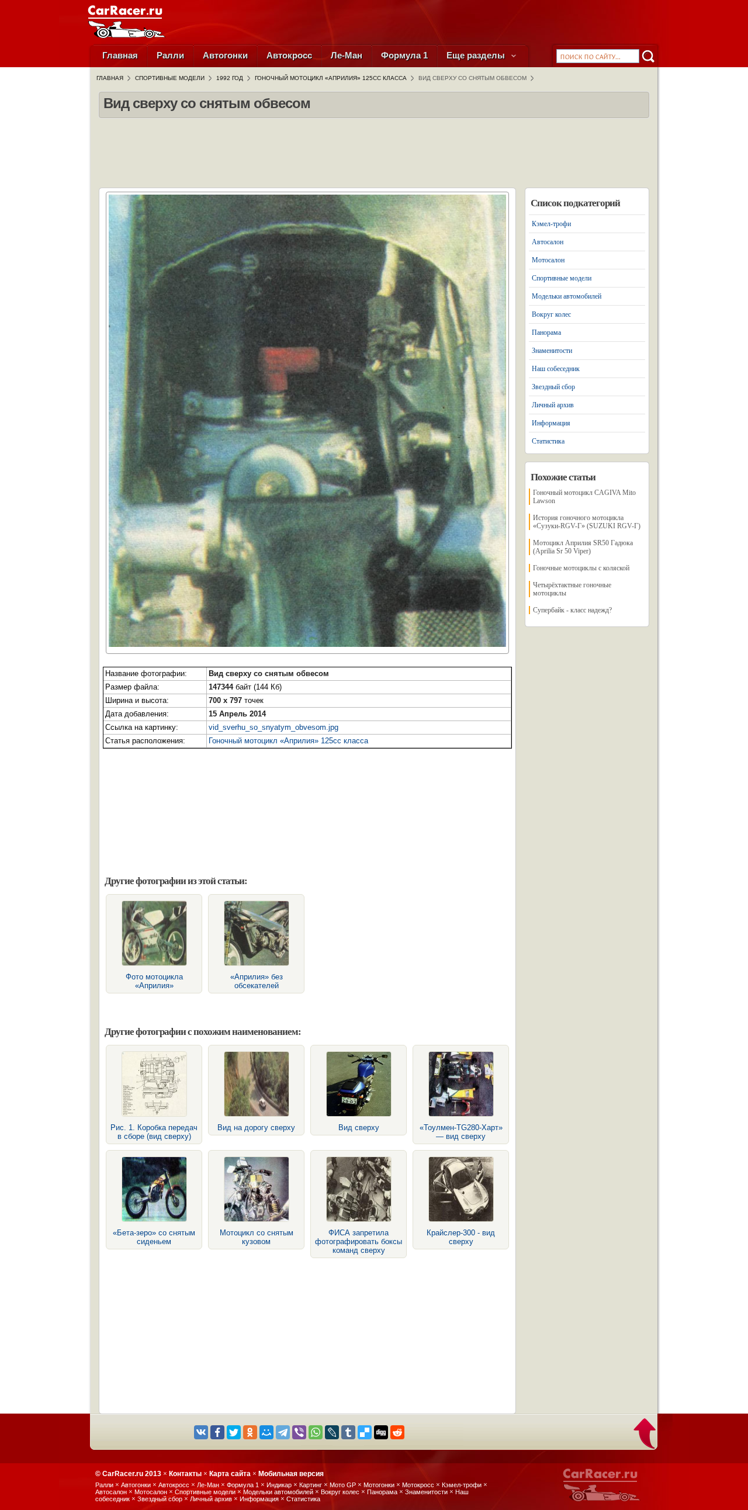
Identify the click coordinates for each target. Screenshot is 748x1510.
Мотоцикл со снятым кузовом (256, 1237)
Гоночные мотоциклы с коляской (581, 568)
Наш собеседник (556, 369)
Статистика (548, 441)
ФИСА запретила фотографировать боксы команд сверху (358, 1241)
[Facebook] (217, 1432)
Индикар (279, 1484)
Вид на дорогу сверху (256, 1127)
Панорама (546, 332)
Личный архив (553, 405)
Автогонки (225, 55)
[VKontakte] (201, 1432)
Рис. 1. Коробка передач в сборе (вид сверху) (154, 1132)
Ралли (170, 55)
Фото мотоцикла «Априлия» (154, 981)
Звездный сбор (553, 387)
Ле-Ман (346, 55)
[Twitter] (234, 1432)
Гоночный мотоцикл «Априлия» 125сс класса (288, 740)
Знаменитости (552, 351)
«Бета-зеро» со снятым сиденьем (154, 1237)
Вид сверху (358, 1127)
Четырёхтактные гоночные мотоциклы (572, 589)
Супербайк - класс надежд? (572, 610)
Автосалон (547, 242)
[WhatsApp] (316, 1432)
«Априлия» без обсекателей (256, 981)
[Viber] (299, 1432)
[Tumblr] (348, 1432)
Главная (120, 55)
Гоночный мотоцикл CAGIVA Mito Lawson (584, 497)
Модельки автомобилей (566, 296)
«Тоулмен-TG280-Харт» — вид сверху (461, 1132)
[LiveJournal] (332, 1432)
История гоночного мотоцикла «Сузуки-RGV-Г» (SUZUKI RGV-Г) (586, 522)
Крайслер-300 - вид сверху (461, 1237)
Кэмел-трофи (551, 224)
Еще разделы (476, 55)
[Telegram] (283, 1432)
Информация (551, 423)
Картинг (310, 1484)
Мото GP (343, 1484)
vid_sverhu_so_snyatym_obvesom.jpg (273, 727)
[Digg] (381, 1432)
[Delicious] (365, 1432)
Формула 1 (404, 55)
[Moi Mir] (266, 1432)
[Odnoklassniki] (250, 1432)
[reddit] (397, 1432)
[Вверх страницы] (645, 1434)
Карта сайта (230, 1474)
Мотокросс (418, 1484)
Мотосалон (548, 260)
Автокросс (289, 55)
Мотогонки (378, 1484)
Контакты (185, 1474)
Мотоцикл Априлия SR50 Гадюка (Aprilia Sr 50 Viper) (583, 547)
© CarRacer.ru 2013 (128, 1474)
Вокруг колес (551, 314)
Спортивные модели (561, 278)
